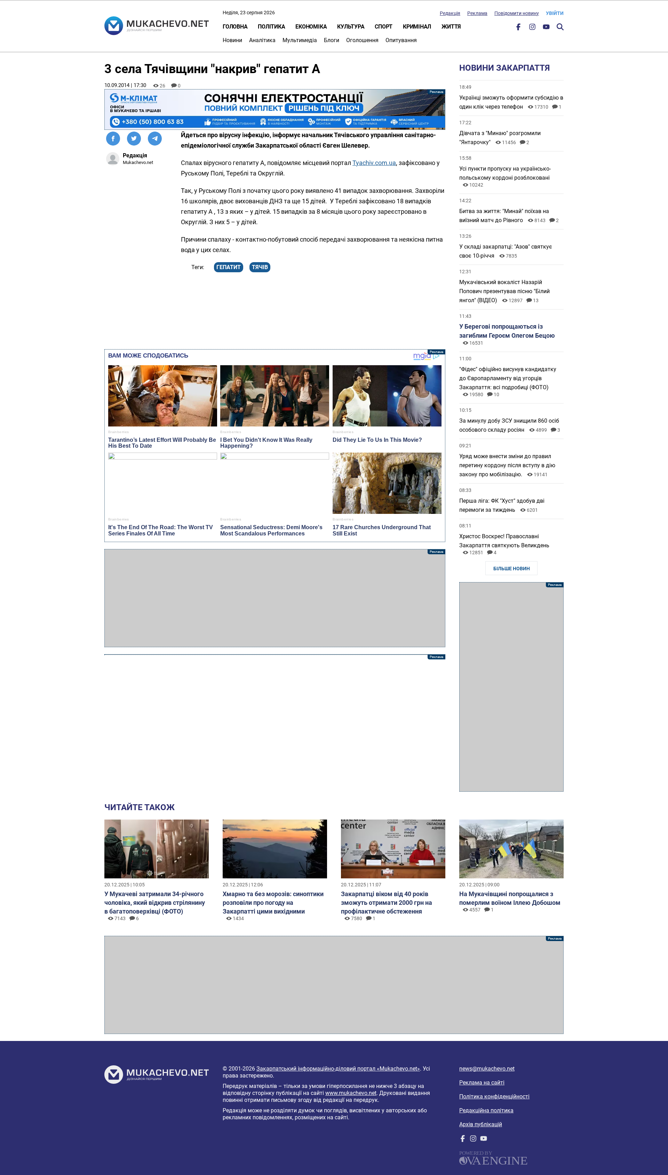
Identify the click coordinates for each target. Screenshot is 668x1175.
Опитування (401, 40)
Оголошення (362, 40)
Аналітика (262, 40)
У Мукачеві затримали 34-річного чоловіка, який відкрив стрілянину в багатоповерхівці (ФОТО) (154, 902)
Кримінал (417, 26)
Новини (232, 40)
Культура (350, 26)
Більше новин (511, 568)
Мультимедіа (300, 40)
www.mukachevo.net (350, 1093)
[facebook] (518, 28)
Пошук (560, 26)
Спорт (383, 26)
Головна (235, 26)
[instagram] (532, 28)
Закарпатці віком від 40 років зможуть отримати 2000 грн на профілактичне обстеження (386, 902)
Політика (271, 26)
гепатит (228, 267)
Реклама (477, 13)
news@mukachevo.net (487, 1068)
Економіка (311, 26)
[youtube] (546, 28)
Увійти (555, 13)
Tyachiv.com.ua (374, 162)
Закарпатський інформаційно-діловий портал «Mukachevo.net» (338, 1068)
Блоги (331, 40)
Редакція (450, 13)
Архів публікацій (480, 1124)
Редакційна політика (486, 1110)
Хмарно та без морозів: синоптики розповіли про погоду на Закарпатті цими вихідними (273, 902)
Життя (451, 26)
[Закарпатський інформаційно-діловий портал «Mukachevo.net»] (156, 26)
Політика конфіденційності (494, 1096)
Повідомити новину (516, 13)
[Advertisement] (275, 598)
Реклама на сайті (481, 1082)
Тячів (260, 267)
